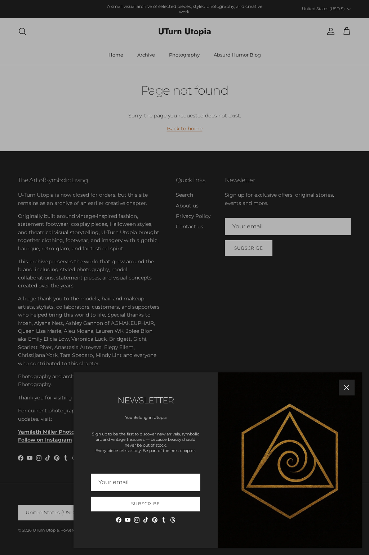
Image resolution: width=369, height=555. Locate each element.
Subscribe (145, 503)
